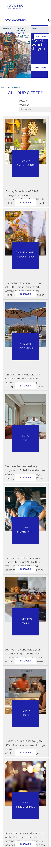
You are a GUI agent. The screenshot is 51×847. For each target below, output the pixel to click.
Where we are (30, 42)
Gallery (18, 42)
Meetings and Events (8, 36)
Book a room (42, 36)
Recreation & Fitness (23, 36)
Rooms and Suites (21, 29)
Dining (35, 29)
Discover (40, 67)
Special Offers (6, 42)
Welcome (7, 29)
